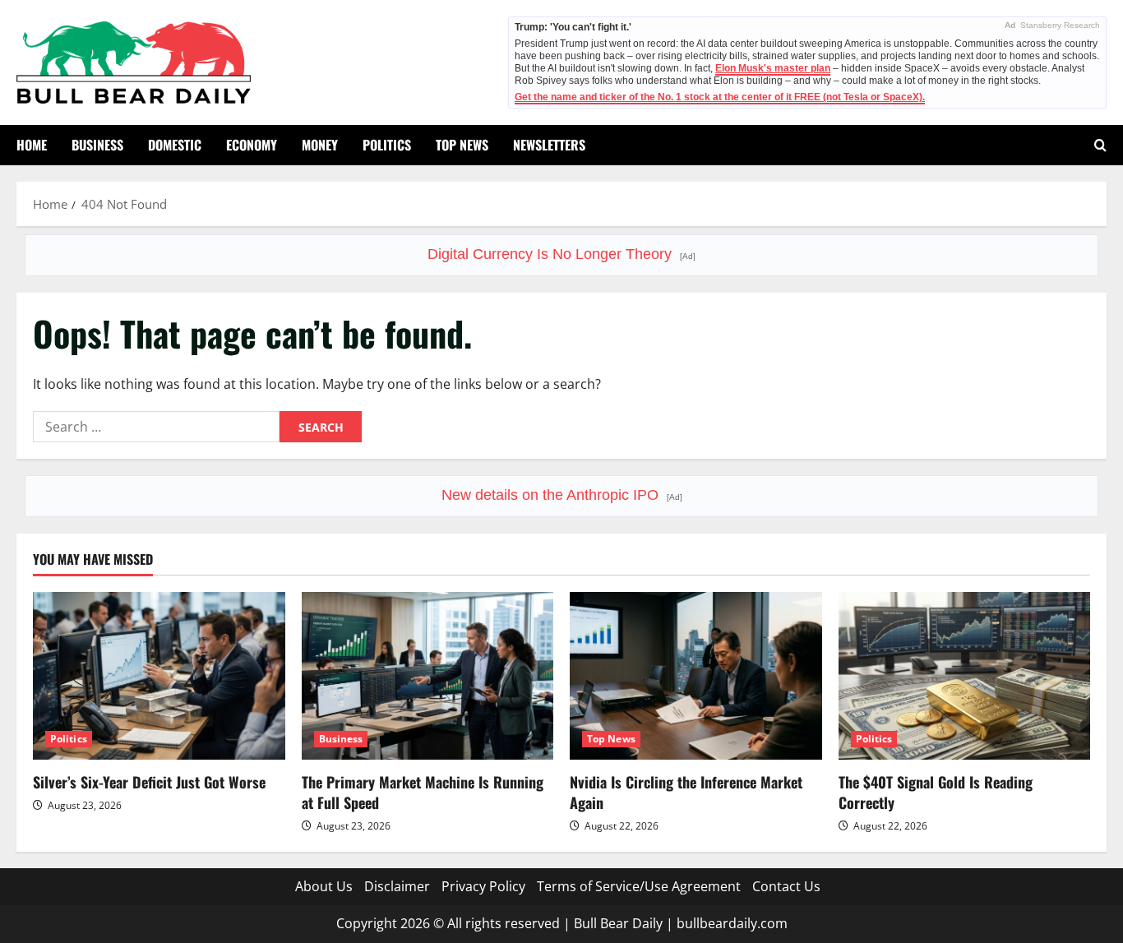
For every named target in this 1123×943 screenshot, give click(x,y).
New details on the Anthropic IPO (561, 495)
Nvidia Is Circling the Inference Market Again (686, 792)
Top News (462, 145)
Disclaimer (397, 886)
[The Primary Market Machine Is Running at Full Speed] (428, 676)
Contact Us (786, 886)
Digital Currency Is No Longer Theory (561, 254)
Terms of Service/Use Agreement (639, 886)
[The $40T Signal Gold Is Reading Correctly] (965, 676)
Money (320, 145)
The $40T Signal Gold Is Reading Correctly (936, 792)
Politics (387, 145)
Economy (251, 145)
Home (31, 145)
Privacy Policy (483, 886)
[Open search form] (1100, 145)
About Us (324, 886)
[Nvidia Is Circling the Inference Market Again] (696, 676)
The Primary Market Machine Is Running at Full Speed (422, 792)
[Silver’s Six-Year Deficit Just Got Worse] (159, 676)
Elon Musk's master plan (772, 68)
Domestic (174, 145)
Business (97, 145)
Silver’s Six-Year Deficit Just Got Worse (149, 782)
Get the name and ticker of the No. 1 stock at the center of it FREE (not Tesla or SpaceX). (720, 97)
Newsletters (549, 145)
